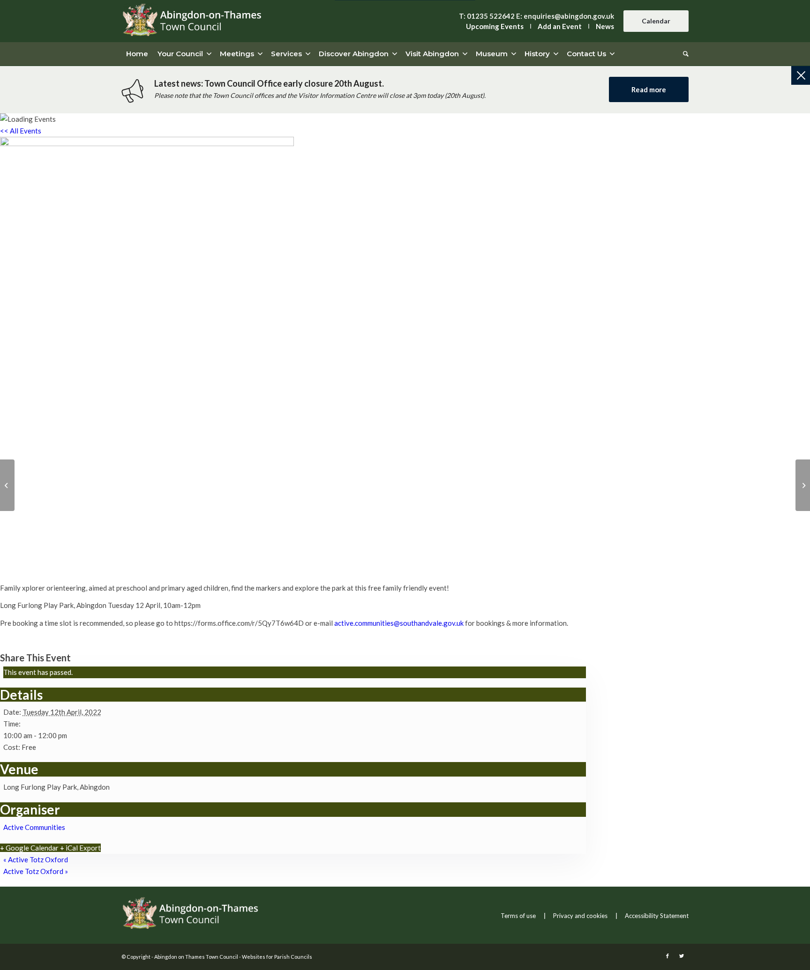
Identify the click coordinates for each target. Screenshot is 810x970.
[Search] (683, 54)
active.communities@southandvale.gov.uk (399, 623)
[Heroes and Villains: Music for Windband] (802, 485)
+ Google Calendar (29, 848)
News (605, 26)
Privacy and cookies (580, 915)
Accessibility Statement (657, 915)
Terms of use (518, 915)
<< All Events (20, 130)
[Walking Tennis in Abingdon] (7, 485)
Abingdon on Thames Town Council (196, 957)
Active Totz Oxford (35, 859)
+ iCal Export (80, 848)
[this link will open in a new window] (667, 956)
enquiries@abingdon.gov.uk (569, 16)
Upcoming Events (495, 26)
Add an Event (560, 26)
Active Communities (34, 827)
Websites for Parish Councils (277, 957)
